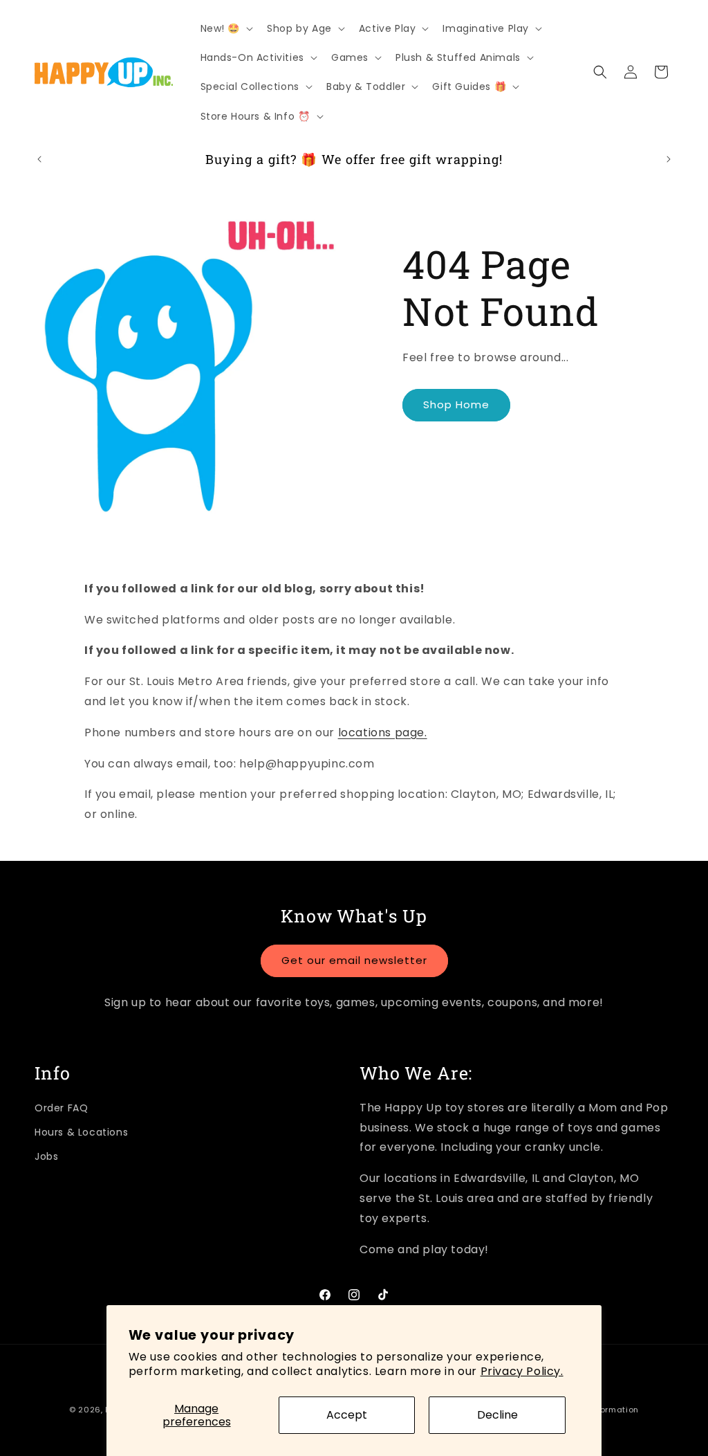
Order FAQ (61, 1108)
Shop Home (456, 404)
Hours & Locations (81, 1132)
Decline (497, 1415)
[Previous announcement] (39, 159)
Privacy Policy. (522, 1371)
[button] (225, 28)
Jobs (46, 1156)
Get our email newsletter (354, 960)
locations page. (382, 732)
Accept (346, 1415)
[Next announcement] (668, 159)
